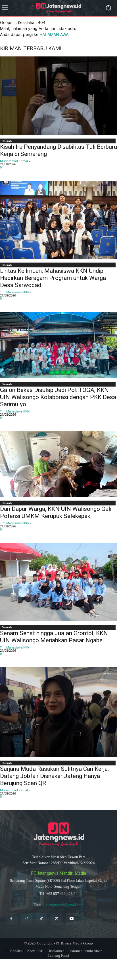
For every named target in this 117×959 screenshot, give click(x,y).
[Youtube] (71, 918)
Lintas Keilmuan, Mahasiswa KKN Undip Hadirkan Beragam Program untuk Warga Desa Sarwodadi (53, 277)
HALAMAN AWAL (55, 34)
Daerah (7, 141)
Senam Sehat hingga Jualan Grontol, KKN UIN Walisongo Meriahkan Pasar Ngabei (54, 637)
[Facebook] (11, 918)
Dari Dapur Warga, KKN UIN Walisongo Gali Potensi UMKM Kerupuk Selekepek (55, 512)
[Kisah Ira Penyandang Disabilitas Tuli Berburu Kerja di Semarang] (58, 95)
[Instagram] (26, 918)
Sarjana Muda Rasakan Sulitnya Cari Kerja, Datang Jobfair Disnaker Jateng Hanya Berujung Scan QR (54, 776)
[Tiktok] (41, 918)
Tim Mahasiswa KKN (15, 292)
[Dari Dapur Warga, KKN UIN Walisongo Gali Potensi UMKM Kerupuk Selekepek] (58, 464)
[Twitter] (56, 918)
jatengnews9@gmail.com (64, 905)
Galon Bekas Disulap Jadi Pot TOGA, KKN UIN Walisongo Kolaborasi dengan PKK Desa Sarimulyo (58, 397)
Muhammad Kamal (14, 161)
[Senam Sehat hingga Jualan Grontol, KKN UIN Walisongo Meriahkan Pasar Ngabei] (58, 582)
